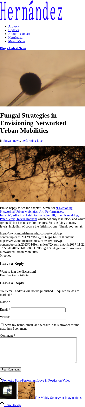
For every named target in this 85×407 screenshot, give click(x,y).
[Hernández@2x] (31, 19)
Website (5, 317)
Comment (7, 335)
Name (5, 302)
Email (5, 309)
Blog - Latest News (13, 48)
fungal (7, 140)
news (16, 140)
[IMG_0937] (42, 105)
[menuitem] (46, 26)
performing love (32, 140)
